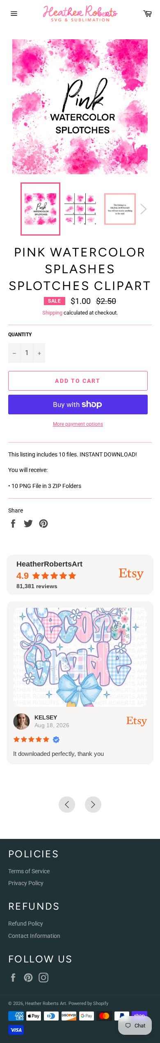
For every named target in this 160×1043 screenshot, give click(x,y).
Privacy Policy (25, 883)
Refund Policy (25, 923)
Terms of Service (29, 871)
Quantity (20, 334)
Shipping (52, 313)
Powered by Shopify (88, 1003)
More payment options (78, 424)
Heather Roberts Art (45, 1003)
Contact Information (34, 936)
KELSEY (45, 717)
